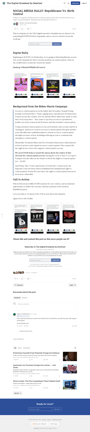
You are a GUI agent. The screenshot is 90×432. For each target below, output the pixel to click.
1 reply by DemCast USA (25, 331)
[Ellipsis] (76, 313)
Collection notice (57, 419)
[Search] (64, 3)
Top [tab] (15, 348)
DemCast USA (23, 23)
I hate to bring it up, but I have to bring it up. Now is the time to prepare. (35, 355)
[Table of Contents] (2, 216)
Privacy (44, 419)
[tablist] (20, 297)
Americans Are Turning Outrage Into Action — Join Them (34, 366)
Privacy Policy (58, 266)
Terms (49, 419)
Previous (20, 285)
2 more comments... (18, 339)
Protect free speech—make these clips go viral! (27, 383)
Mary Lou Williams (22, 314)
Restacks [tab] (24, 298)
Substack (36, 428)
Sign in (84, 3)
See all (16, 393)
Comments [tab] (17, 298)
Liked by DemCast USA (24, 316)
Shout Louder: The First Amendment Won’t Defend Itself (36, 381)
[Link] (10, 52)
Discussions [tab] (26, 348)
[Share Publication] (68, 3)
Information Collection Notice (44, 266)
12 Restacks (34, 272)
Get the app (53, 424)
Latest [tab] (19, 348)
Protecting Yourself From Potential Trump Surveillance (36, 353)
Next (71, 285)
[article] (45, 356)
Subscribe (75, 3)
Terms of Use (53, 264)
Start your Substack (40, 424)
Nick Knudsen (33, 23)
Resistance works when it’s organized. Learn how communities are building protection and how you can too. (36, 370)
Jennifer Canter (35, 373)
